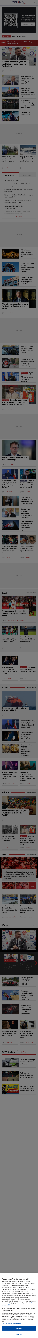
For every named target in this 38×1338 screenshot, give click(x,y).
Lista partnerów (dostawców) (11, 1323)
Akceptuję (19, 1328)
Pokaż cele (19, 1334)
